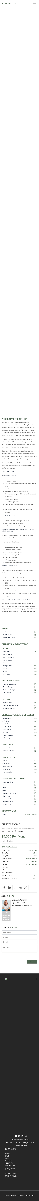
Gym (4, 790)
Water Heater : (7, 729)
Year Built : (6, 652)
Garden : (5, 671)
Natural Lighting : (8, 738)
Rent (7, 1158)
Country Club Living (8, 751)
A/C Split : (5, 732)
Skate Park (6, 796)
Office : (4, 663)
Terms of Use (10, 1174)
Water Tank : (6, 726)
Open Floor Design (8, 690)
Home (7, 1153)
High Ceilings (6, 692)
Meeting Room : (7, 766)
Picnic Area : (6, 769)
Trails (4, 787)
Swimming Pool (7, 801)
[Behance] (26, 1136)
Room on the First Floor (10, 705)
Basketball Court (7, 782)
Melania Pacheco (19, 900)
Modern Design (7, 687)
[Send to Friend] (20, 887)
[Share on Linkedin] (9, 887)
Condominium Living (9, 748)
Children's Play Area (9, 793)
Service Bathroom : (8, 657)
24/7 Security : (7, 721)
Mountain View (7, 635)
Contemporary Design (9, 684)
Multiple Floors (7, 702)
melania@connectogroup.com (24, 905)
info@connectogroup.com (20, 1139)
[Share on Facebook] (4, 887)
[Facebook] (16, 1136)
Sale (7, 1156)
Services (8, 1160)
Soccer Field (6, 799)
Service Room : (7, 654)
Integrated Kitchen (8, 708)
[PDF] (15, 887)
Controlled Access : (8, 724)
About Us (9, 1163)
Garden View (6, 632)
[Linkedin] (22, 1136)
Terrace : (5, 668)
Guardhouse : (7, 718)
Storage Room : (7, 666)
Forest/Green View (8, 637)
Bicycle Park (6, 785)
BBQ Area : (6, 674)
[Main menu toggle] (34, 4)
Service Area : (7, 660)
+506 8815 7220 (20, 903)
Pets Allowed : (7, 772)
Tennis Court (6, 804)
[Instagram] (19, 1136)
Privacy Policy (11, 1176)
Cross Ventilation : (8, 735)
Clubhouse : (6, 763)
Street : (4, 814)
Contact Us (10, 1165)
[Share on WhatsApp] (25, 887)
